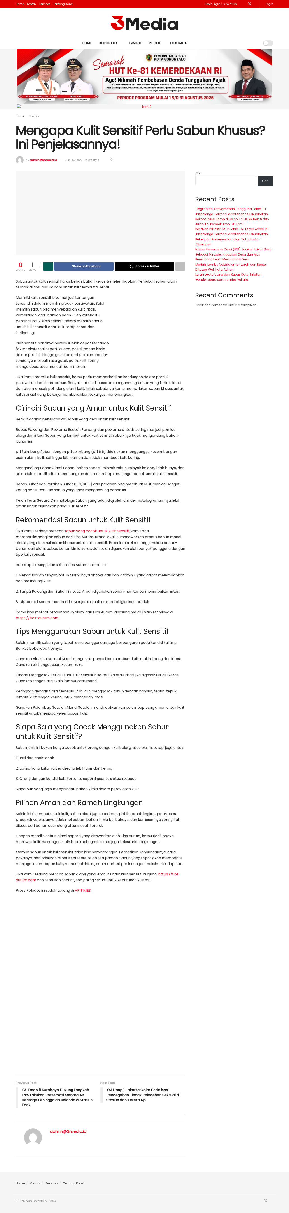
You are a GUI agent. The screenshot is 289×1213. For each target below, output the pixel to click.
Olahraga (178, 43)
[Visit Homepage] (144, 23)
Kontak (31, 4)
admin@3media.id (43, 160)
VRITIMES (83, 890)
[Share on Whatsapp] (48, 266)
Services (44, 4)
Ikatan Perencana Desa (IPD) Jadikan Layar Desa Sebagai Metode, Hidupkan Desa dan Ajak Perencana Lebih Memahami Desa (233, 254)
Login (269, 4)
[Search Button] (255, 43)
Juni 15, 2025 (74, 160)
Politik (154, 43)
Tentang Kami (63, 4)
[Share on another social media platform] (180, 266)
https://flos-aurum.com (37, 618)
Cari (198, 173)
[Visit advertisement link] (151, 331)
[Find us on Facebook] (243, 4)
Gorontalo (109, 43)
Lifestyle (34, 116)
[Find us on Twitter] (249, 4)
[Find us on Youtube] (255, 4)
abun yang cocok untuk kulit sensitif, (98, 531)
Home (20, 4)
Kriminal (135, 43)
